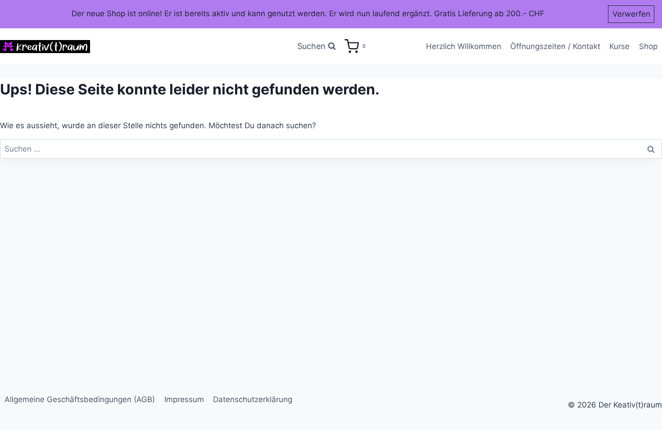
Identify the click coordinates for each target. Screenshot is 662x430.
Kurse (619, 46)
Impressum (184, 399)
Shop (648, 46)
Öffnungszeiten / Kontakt (555, 46)
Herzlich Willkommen (463, 46)
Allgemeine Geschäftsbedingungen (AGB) (80, 399)
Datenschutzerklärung (252, 399)
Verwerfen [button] (631, 13)
